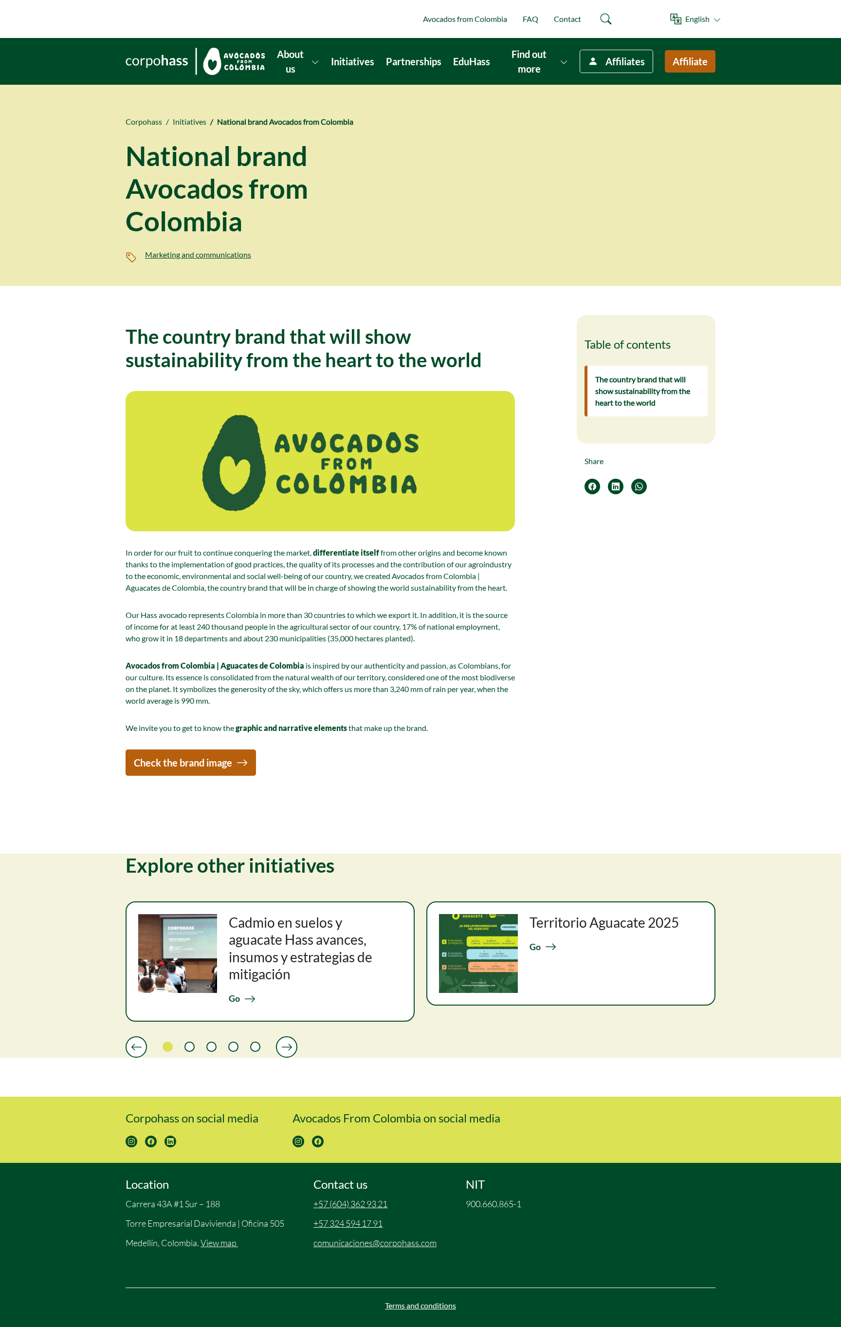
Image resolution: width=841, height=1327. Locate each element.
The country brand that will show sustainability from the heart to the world (642, 390)
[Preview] (136, 1047)
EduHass (471, 61)
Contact (567, 18)
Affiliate (690, 61)
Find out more (529, 61)
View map (219, 1242)
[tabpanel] (270, 961)
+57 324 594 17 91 (348, 1223)
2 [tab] (189, 1047)
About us (290, 61)
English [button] (697, 18)
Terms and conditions (420, 1305)
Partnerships (413, 61)
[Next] (286, 1047)
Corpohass (144, 121)
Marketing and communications (198, 254)
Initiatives (352, 61)
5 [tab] (255, 1047)
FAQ (530, 18)
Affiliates (625, 61)
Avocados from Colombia (465, 18)
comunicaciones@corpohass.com (375, 1242)
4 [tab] (233, 1047)
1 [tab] (168, 1047)
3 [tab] (211, 1047)
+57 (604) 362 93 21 (350, 1203)
